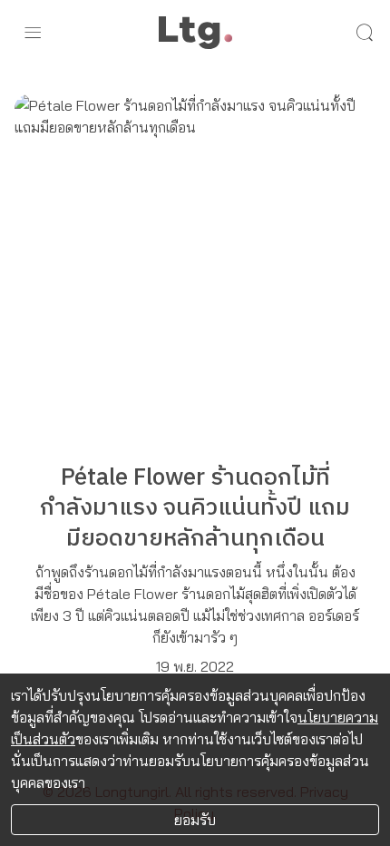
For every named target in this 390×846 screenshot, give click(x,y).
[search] (364, 33)
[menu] (33, 33)
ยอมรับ (195, 820)
